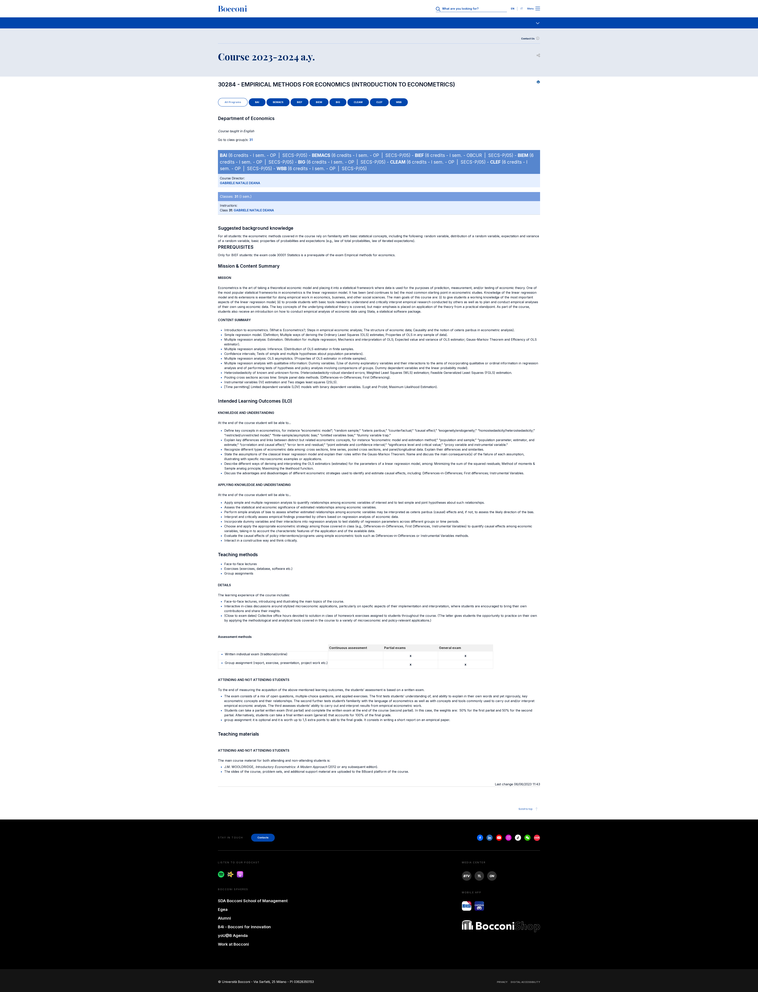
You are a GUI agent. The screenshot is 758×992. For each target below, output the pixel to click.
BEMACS (278, 102)
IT (522, 8)
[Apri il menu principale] (537, 9)
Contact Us (528, 38)
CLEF (379, 102)
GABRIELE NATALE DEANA (240, 183)
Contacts (262, 837)
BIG (338, 102)
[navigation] (379, 22)
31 (251, 140)
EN (512, 8)
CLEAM (358, 102)
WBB (399, 102)
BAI (257, 102)
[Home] (232, 9)
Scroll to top (526, 808)
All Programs (233, 102)
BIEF (299, 102)
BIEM (319, 102)
